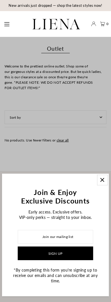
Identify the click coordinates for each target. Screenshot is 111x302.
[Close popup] (102, 180)
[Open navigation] (13, 23)
